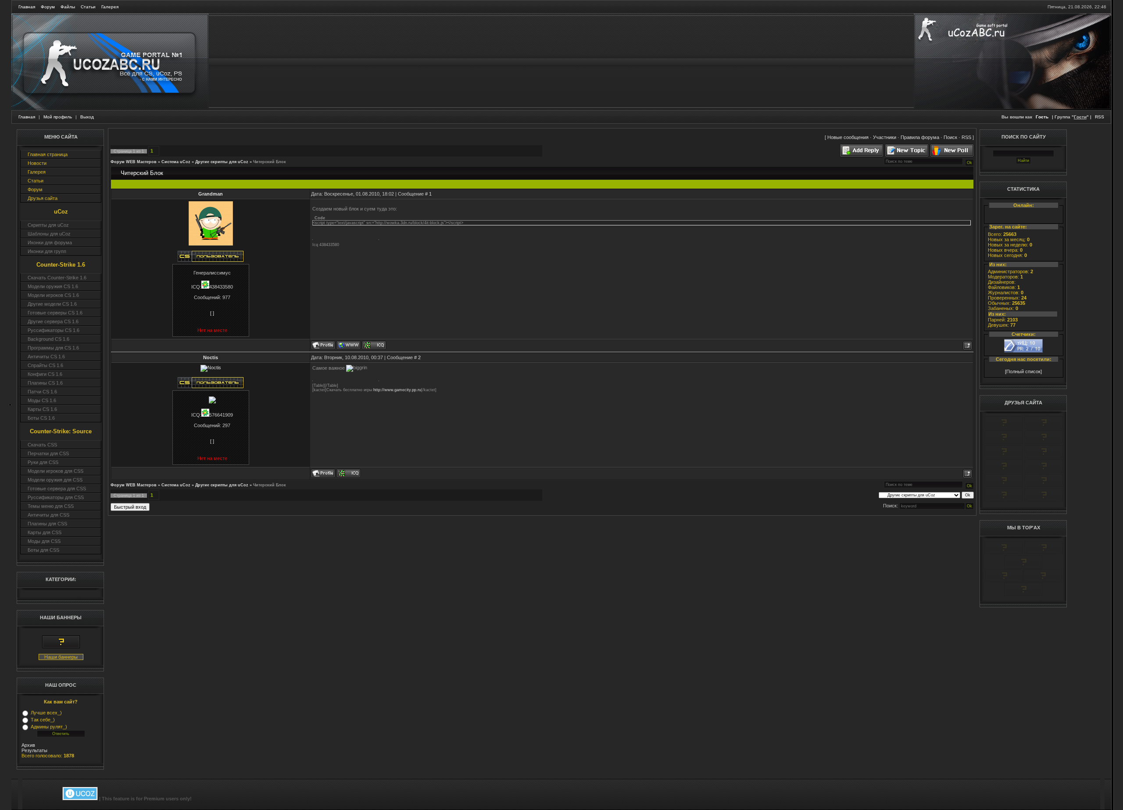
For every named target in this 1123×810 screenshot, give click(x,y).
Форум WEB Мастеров (134, 162)
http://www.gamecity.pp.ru (397, 390)
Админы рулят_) (49, 726)
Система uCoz (175, 162)
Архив (28, 745)
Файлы (68, 6)
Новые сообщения (848, 137)
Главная (26, 6)
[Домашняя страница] (348, 345)
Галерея (109, 6)
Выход (87, 116)
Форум (48, 6)
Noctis (210, 357)
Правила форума (920, 137)
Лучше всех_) (46, 712)
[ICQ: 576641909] (348, 473)
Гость (1042, 116)
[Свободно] (1003, 442)
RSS (1099, 116)
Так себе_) (43, 719)
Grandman (210, 193)
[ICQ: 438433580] (374, 345)
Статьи (88, 6)
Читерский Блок (269, 162)
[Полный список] (1023, 371)
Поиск (950, 137)
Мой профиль (57, 116)
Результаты (34, 750)
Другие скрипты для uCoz (221, 162)
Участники (884, 137)
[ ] (212, 313)
